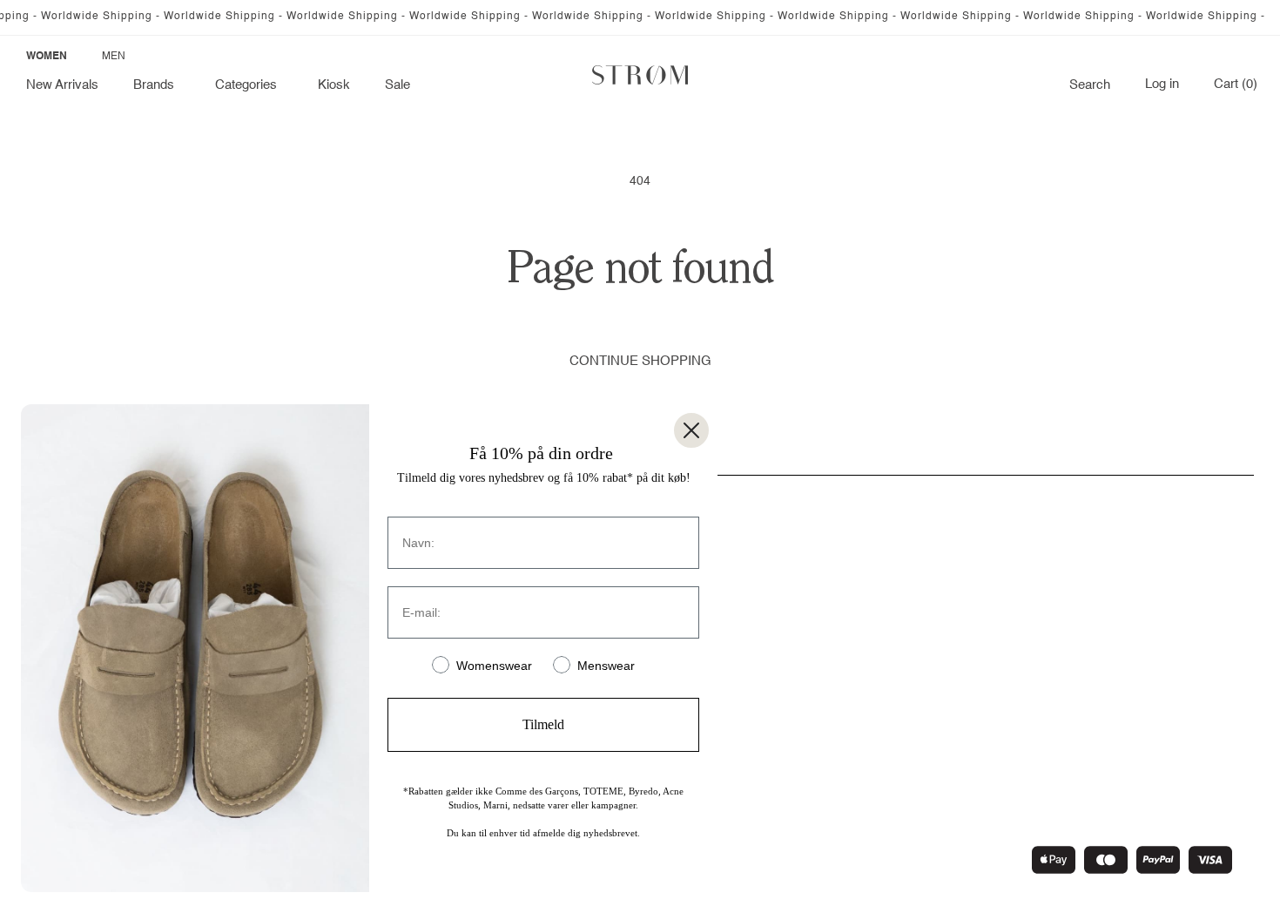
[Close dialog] (691, 430)
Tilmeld (543, 724)
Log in (1162, 84)
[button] (157, 85)
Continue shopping (640, 361)
